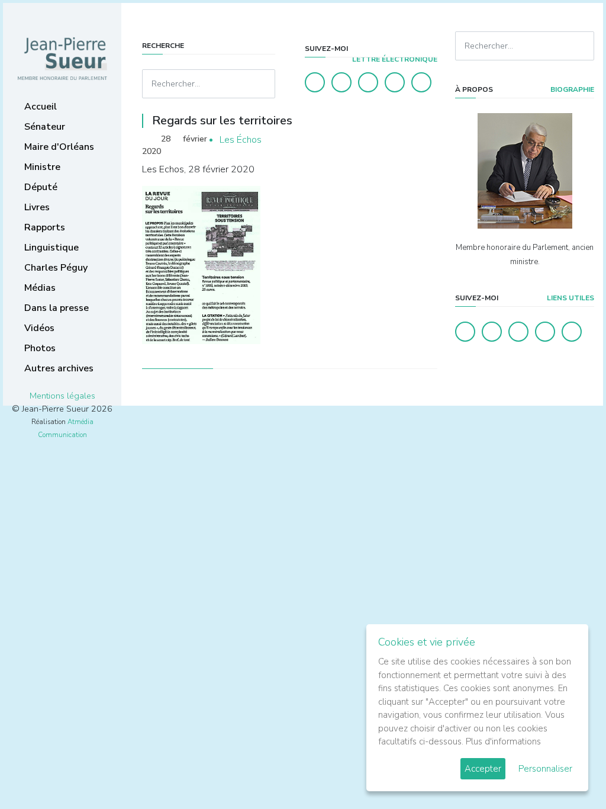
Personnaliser (545, 769)
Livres (37, 207)
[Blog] (368, 82)
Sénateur (44, 126)
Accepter (483, 769)
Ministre (42, 167)
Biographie (571, 89)
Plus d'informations (503, 741)
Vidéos (39, 328)
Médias (40, 287)
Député (40, 187)
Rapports (44, 227)
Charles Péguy (56, 267)
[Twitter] (341, 82)
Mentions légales (62, 396)
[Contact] (395, 82)
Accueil (40, 106)
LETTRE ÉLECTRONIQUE (393, 59)
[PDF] (426, 140)
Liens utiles (569, 298)
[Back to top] (569, 772)
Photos (40, 348)
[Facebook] (315, 82)
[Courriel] (421, 82)
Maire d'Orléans (59, 146)
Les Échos (241, 139)
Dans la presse (56, 307)
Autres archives (59, 368)
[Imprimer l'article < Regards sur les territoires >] (407, 140)
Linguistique (51, 247)
